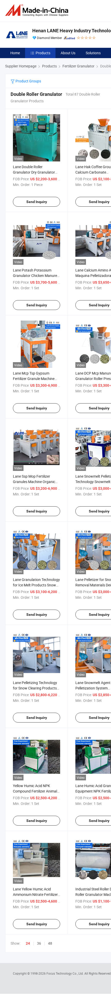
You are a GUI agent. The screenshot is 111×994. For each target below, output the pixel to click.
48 (50, 943)
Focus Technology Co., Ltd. (65, 973)
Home (15, 52)
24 (28, 943)
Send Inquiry (36, 202)
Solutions (93, 52)
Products (43, 52)
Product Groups (28, 81)
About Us (68, 52)
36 (39, 943)
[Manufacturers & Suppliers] (37, 10)
